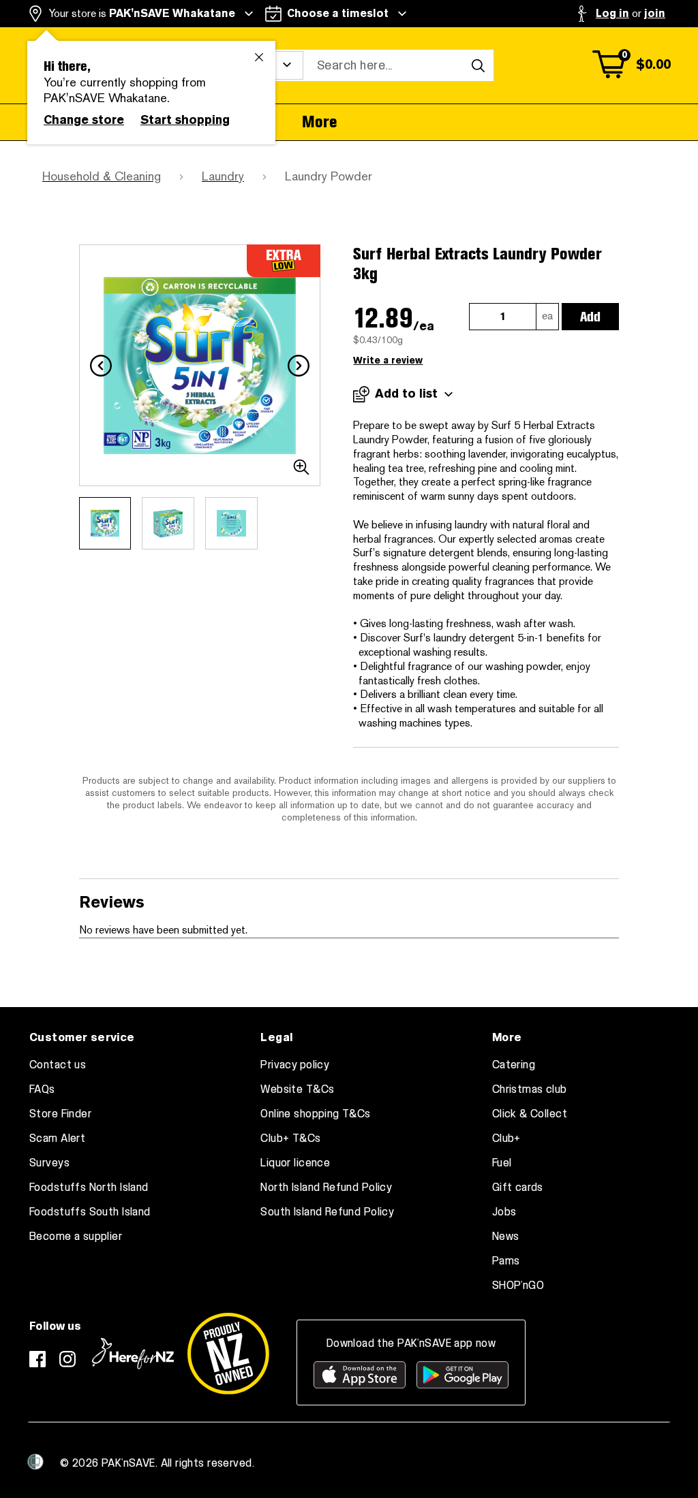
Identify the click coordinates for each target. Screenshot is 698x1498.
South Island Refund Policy (327, 1212)
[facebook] (37, 1359)
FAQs (42, 1089)
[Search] (477, 65)
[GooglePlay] (462, 1374)
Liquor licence (295, 1163)
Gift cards (517, 1187)
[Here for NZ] (133, 1353)
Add (590, 316)
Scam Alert (57, 1138)
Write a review (388, 360)
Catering (513, 1064)
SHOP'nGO (518, 1285)
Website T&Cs (297, 1089)
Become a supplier (75, 1236)
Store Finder (60, 1114)
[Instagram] (67, 1359)
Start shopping (185, 119)
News (505, 1236)
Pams (506, 1261)
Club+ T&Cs (290, 1138)
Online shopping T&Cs (315, 1114)
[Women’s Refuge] (35, 1462)
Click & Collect (529, 1114)
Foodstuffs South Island (90, 1212)
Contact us (57, 1064)
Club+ (506, 1138)
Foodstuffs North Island (89, 1187)
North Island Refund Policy (326, 1187)
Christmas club (529, 1089)
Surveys (49, 1163)
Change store (84, 119)
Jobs (504, 1212)
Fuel (502, 1163)
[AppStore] (360, 1374)
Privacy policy (294, 1064)
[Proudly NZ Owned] (228, 1354)
